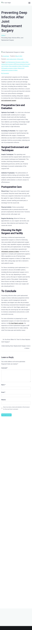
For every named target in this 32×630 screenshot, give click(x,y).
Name (3, 384)
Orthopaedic (20, 59)
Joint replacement (11, 59)
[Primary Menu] (29, 3)
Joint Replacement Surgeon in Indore (15, 62)
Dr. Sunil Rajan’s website (16, 323)
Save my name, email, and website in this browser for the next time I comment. (16, 408)
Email (3, 392)
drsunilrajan (6, 56)
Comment (4, 368)
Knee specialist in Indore (15, 66)
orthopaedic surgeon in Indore (10, 251)
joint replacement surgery (8, 100)
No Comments (5, 73)
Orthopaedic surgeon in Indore (9, 68)
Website (3, 399)
